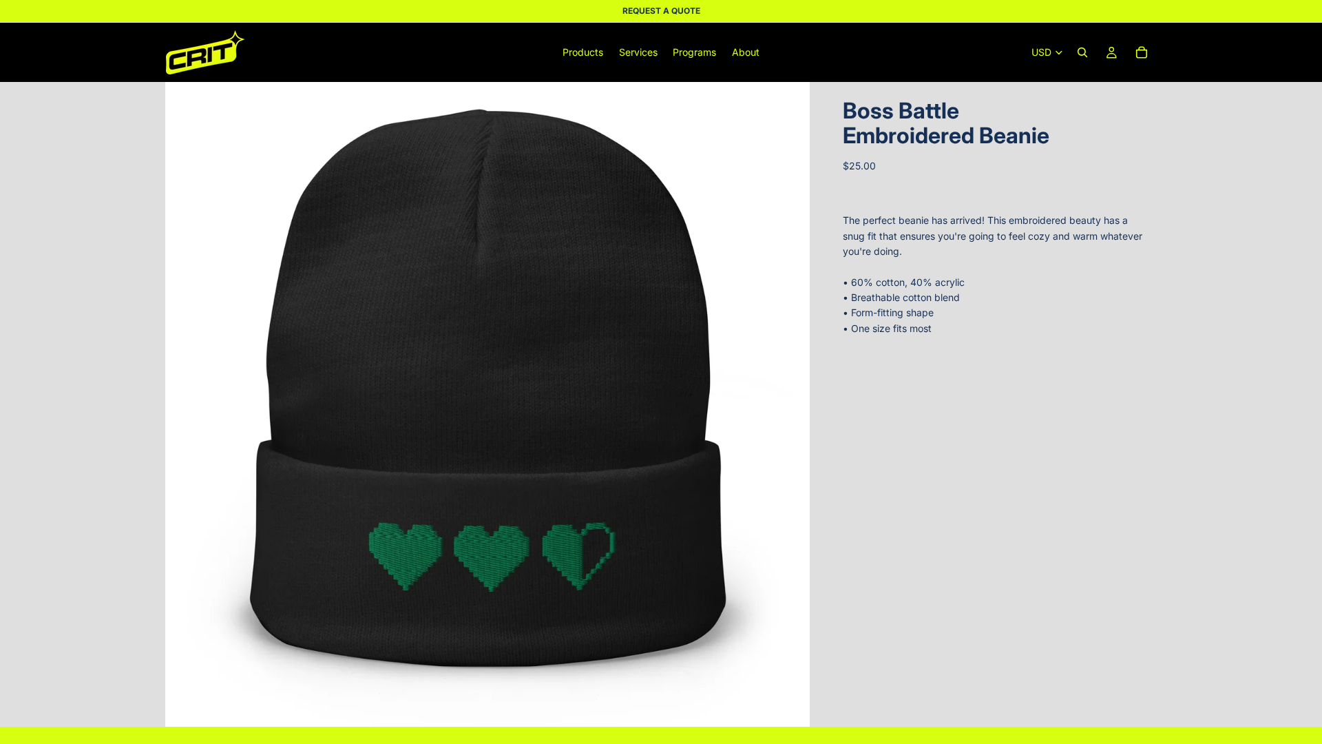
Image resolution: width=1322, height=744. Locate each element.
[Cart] (1141, 52)
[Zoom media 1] (487, 404)
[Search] (1082, 52)
